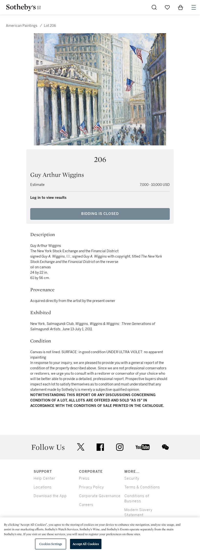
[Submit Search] (154, 7)
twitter (80, 447)
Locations (43, 487)
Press (84, 478)
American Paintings (21, 26)
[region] (100, 535)
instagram (119, 447)
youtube (143, 447)
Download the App (50, 496)
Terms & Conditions (142, 487)
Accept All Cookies (86, 544)
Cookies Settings (50, 544)
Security (131, 478)
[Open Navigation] (193, 7)
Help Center (44, 478)
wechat (165, 447)
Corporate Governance (99, 496)
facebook (100, 447)
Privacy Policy (91, 487)
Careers (86, 505)
